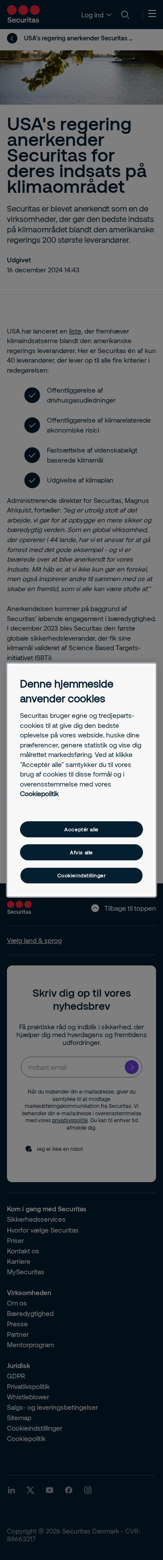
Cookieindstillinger (81, 876)
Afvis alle (81, 852)
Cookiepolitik (39, 793)
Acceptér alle (81, 829)
